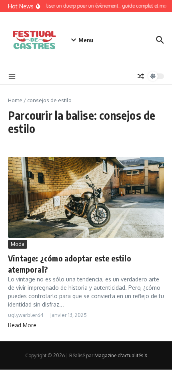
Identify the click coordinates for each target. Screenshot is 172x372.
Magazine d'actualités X (120, 355)
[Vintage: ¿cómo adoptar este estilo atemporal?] (86, 197)
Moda (17, 244)
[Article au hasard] (141, 76)
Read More (22, 325)
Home (15, 100)
